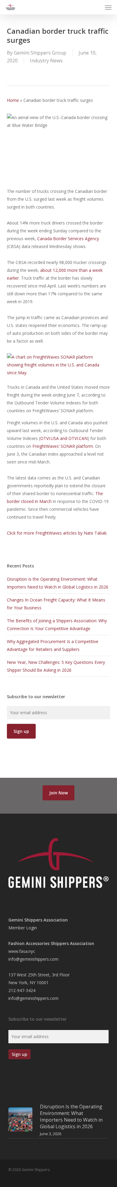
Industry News (46, 60)
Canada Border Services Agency (68, 238)
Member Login (22, 928)
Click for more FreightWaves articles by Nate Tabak (56, 533)
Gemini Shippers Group (40, 52)
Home (13, 100)
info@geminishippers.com (33, 959)
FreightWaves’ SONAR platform (62, 446)
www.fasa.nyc (21, 951)
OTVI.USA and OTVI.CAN (64, 438)
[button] (108, 7)
